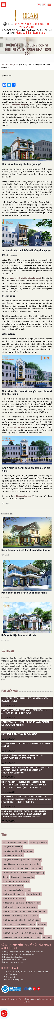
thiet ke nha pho (8, 907)
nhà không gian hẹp (37, 873)
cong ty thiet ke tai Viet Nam (13, 855)
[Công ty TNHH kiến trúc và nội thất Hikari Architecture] (27, 15)
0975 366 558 (19, 954)
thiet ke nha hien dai (34, 894)
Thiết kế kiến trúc (9, 924)
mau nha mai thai (9, 868)
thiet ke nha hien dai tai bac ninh (14, 899)
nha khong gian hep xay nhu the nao (15, 873)
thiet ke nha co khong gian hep (13, 894)
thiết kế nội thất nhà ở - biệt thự (31, 933)
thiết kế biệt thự (34, 920)
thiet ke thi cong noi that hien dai (14, 920)
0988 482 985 (29, 954)
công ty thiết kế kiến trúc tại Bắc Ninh (16, 860)
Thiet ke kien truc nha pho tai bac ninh (16, 890)
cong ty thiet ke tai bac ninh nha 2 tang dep (18, 851)
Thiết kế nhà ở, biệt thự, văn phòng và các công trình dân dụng (26, 972)
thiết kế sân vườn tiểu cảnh (12, 937)
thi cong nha (15, 877)
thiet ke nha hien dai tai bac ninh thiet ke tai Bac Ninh (21, 903)
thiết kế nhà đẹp (23, 929)
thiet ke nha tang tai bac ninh (26, 907)
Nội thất (5, 877)
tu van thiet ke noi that (32, 937)
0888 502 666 (8, 954)
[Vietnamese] (49, 4)
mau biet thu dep (9, 864)
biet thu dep (22, 842)
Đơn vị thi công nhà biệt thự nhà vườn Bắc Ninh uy (25, 550)
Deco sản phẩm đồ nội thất (13, 980)
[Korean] (44, 4)
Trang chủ (4, 65)
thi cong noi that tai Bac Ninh (13, 886)
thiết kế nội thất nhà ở (10, 933)
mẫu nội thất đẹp (23, 868)
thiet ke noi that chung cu (12, 911)
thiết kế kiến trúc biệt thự (26, 924)
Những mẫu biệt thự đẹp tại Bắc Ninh (19, 635)
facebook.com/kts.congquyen (15, 960)
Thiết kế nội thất (37, 929)
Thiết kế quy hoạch (10, 974)
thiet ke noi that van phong (12, 916)
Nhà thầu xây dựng (17, 427)
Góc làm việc (36, 860)
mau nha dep (34, 864)
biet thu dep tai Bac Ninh (38, 842)
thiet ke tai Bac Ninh (31, 916)
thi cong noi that (28, 877)
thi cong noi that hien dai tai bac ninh (16, 881)
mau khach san (22, 864)
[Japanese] (39, 4)
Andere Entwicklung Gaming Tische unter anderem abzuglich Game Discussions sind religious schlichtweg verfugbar (25, 770)
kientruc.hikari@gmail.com (13, 957)
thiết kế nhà (42, 924)
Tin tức (12, 65)
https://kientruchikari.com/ (14, 962)
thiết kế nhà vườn (9, 929)
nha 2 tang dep (37, 868)
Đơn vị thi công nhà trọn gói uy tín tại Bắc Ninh (24, 592)
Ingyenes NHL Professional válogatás (19, 734)
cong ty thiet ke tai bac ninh (12, 847)
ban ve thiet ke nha (9, 842)
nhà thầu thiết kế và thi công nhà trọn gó (25, 278)
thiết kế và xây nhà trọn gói (16, 105)
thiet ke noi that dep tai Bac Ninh (34, 911)
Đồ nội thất (47, 937)
